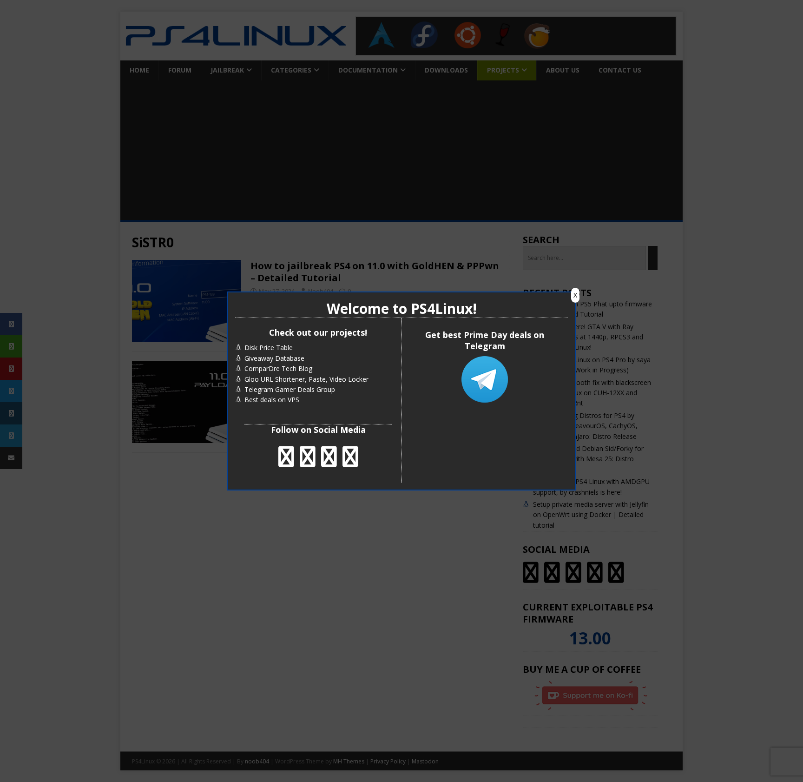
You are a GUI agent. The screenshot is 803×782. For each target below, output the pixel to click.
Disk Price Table (268, 347)
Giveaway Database (274, 358)
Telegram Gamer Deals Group (289, 389)
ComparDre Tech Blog (278, 368)
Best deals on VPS (271, 399)
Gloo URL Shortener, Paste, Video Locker (306, 379)
